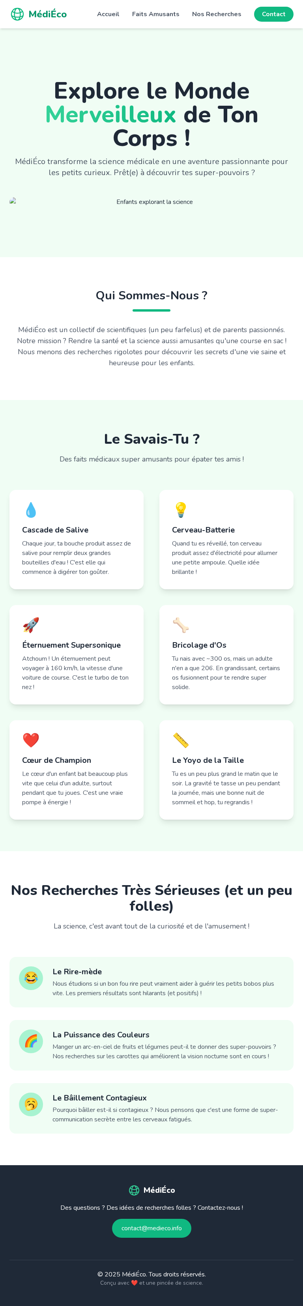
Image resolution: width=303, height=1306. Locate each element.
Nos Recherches (216, 14)
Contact (274, 14)
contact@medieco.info (152, 1228)
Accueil (108, 14)
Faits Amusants (156, 14)
